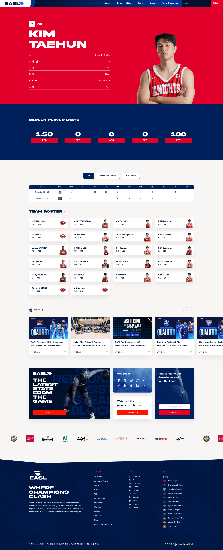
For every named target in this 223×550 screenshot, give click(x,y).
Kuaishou (136, 497)
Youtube (136, 490)
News (119, 3)
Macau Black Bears (175, 493)
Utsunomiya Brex (174, 522)
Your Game (98, 477)
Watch (96, 485)
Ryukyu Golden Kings (175, 506)
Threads (136, 487)
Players (97, 511)
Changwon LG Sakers (176, 485)
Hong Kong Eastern (175, 489)
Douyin (135, 508)
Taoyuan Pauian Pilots (176, 518)
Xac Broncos (172, 526)
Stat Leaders (98, 503)
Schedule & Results (101, 481)
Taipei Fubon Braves (175, 514)
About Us (97, 516)
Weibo (135, 501)
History (96, 520)
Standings (97, 507)
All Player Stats (99, 498)
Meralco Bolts (173, 497)
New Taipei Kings (174, 501)
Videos (96, 494)
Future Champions (169, 3)
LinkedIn (136, 504)
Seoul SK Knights (174, 510)
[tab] (88, 176)
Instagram (136, 483)
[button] (108, 4)
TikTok (135, 494)
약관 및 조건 (78, 544)
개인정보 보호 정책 (91, 544)
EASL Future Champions (103, 524)
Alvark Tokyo (172, 481)
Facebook (136, 476)
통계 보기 (49, 412)
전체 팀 (165, 477)
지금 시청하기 (132, 412)
